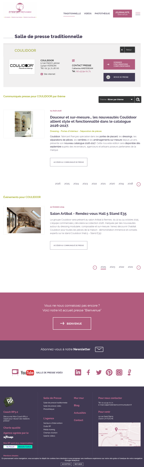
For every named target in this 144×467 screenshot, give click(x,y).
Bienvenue (74, 323)
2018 (130, 183)
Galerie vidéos (49, 436)
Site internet (49, 74)
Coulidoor (55, 136)
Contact (78, 420)
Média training (49, 429)
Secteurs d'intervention (52, 423)
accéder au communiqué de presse (69, 162)
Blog (76, 405)
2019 (121, 183)
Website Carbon (24, 447)
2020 (112, 183)
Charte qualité (11, 427)
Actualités (80, 412)
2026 (58, 183)
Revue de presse (121, 77)
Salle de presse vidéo (49, 372)
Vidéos (87, 13)
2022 (94, 183)
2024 (76, 183)
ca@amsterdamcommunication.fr (118, 405)
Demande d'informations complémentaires (122, 64)
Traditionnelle (72, 13)
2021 (103, 183)
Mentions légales (10, 456)
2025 (67, 183)
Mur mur (79, 398)
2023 (85, 183)
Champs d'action (50, 433)
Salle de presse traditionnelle (55, 403)
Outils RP (47, 426)
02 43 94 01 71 (83, 71)
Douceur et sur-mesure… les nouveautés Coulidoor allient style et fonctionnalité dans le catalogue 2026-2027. (93, 121)
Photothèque (102, 13)
